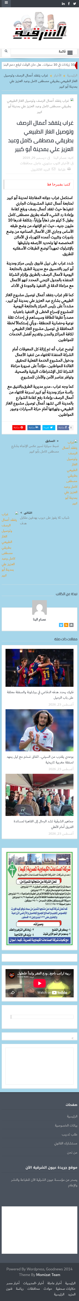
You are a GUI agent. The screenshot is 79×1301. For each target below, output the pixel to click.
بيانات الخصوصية (66, 1125)
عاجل (37, 163)
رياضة (20, 1289)
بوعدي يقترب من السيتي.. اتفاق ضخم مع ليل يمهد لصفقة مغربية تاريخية (40, 759)
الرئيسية (72, 1116)
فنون (9, 1289)
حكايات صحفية (66, 1289)
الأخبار (65, 163)
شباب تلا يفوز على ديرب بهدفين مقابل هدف (44, 520)
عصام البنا (60, 158)
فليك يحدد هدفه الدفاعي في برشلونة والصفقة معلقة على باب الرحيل (40, 695)
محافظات (26, 163)
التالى (28, 513)
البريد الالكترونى (40, 170)
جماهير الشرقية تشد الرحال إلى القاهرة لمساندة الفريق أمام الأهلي (43, 824)
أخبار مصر (13, 1283)
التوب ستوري (51, 163)
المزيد (72, 1294)
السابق (50, 441)
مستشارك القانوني (65, 1143)
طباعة (62, 170)
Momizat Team (48, 1274)
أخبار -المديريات (33, 1283)
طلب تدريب (69, 1134)
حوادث (48, 1289)
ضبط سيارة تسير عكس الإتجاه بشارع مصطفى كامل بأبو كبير (35, 448)
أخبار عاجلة (54, 1283)
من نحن (72, 1152)
